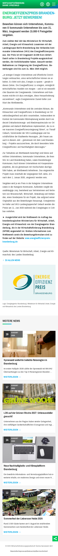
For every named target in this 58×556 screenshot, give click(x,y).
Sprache (48, 4)
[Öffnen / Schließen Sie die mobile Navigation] (53, 4)
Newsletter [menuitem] (14, 551)
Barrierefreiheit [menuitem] (42, 551)
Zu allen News (12, 260)
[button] (29, 299)
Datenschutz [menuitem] (31, 551)
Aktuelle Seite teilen (55, 538)
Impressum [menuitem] (22, 551)
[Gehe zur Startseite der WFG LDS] (14, 4)
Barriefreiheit (42, 4)
